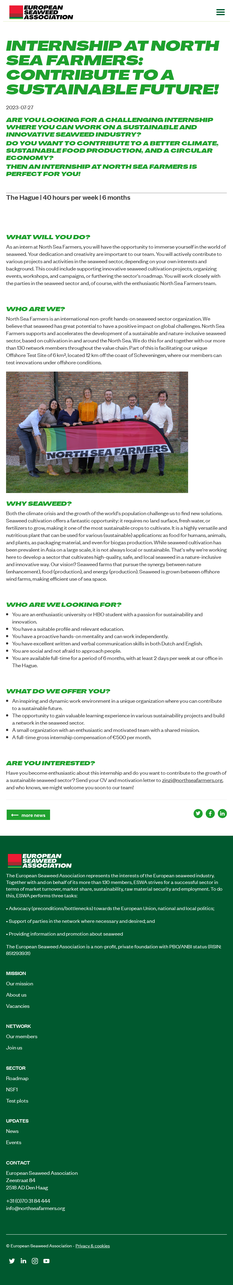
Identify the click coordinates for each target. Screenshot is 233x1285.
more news (34, 814)
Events (13, 1141)
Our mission (19, 983)
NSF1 (12, 1089)
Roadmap (17, 1077)
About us (16, 994)
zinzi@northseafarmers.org (192, 779)
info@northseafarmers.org (35, 1207)
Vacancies (17, 1005)
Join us (14, 1047)
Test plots (17, 1100)
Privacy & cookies (93, 1245)
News (12, 1130)
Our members (21, 1035)
